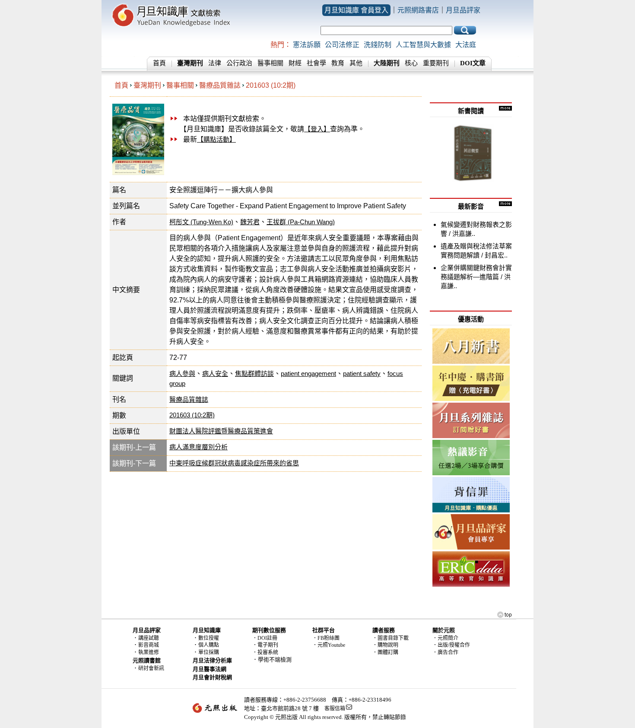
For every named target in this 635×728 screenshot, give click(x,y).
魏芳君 (250, 222)
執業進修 (148, 652)
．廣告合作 (445, 652)
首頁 (159, 63)
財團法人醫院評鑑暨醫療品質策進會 (221, 431)
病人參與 (182, 373)
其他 (355, 63)
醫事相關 (270, 63)
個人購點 (208, 645)
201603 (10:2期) (270, 85)
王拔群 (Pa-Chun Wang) (301, 222)
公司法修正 (342, 44)
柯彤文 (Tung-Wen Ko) (201, 222)
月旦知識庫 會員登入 (356, 10)
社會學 (316, 63)
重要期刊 (436, 63)
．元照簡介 (445, 638)
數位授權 (208, 638)
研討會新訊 (151, 668)
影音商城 (148, 645)
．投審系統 (265, 652)
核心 (411, 63)
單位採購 (208, 652)
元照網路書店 (418, 10)
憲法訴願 (307, 44)
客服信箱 (334, 709)
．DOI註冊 (264, 638)
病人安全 (215, 373)
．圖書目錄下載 (390, 638)
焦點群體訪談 (254, 373)
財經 (295, 63)
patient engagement (308, 373)
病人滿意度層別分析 (198, 447)
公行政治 (239, 63)
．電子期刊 (265, 645)
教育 (337, 63)
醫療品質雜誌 (220, 85)
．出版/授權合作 (451, 645)
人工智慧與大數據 (423, 44)
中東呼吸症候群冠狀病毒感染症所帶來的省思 (234, 463)
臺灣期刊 (147, 85)
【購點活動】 (216, 139)
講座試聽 (148, 638)
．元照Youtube (328, 645)
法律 (214, 63)
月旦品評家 (463, 10)
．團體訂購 (385, 652)
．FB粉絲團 (326, 638)
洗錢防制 (377, 44)
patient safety (362, 373)
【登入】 (317, 129)
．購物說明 (385, 645)
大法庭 (465, 44)
